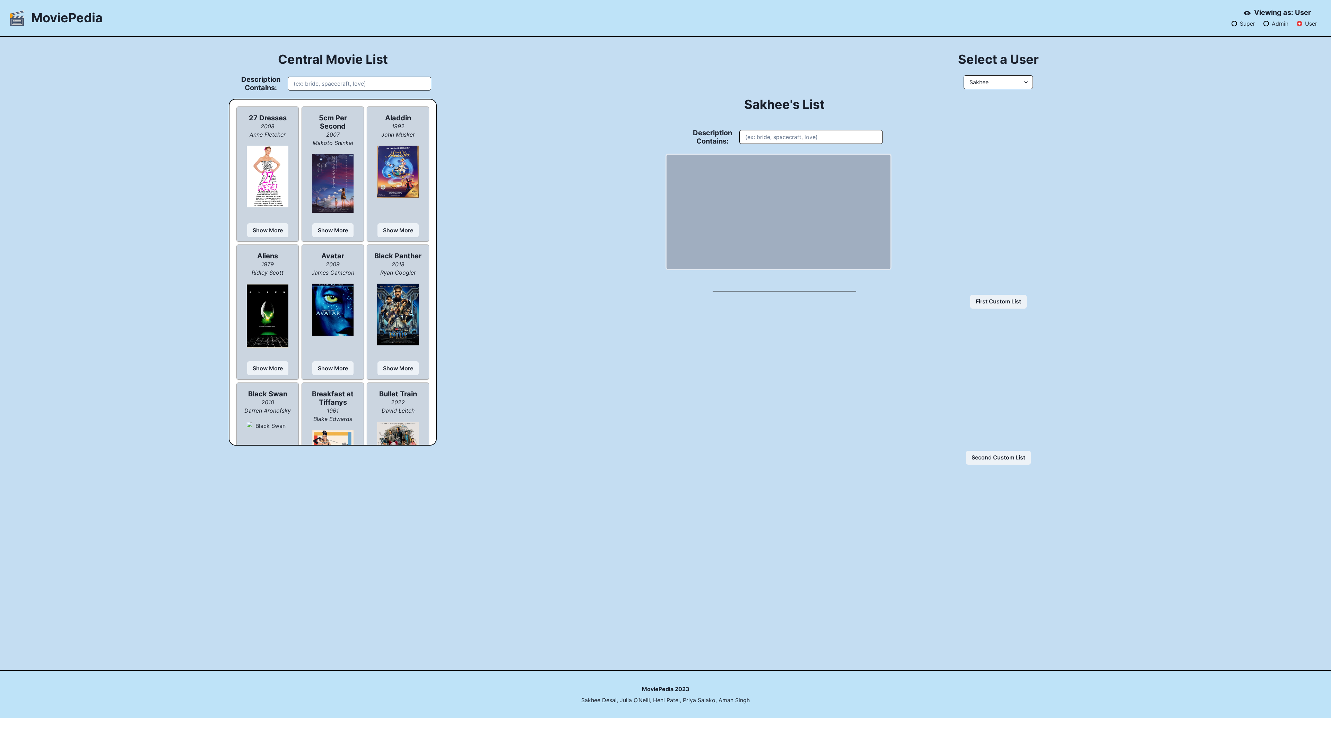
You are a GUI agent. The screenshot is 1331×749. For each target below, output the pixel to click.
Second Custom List (998, 457)
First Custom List (998, 301)
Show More (268, 230)
